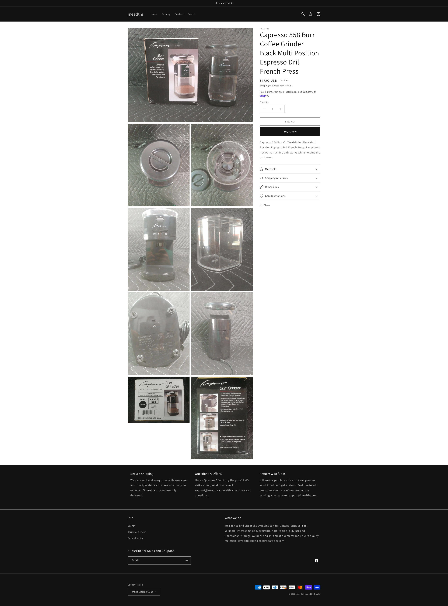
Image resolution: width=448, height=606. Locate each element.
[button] (303, 14)
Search (131, 525)
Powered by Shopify (311, 594)
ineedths (299, 594)
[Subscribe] (187, 560)
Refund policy (135, 538)
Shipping (264, 85)
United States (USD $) (142, 591)
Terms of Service (137, 531)
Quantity (264, 102)
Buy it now (290, 131)
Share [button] (267, 205)
